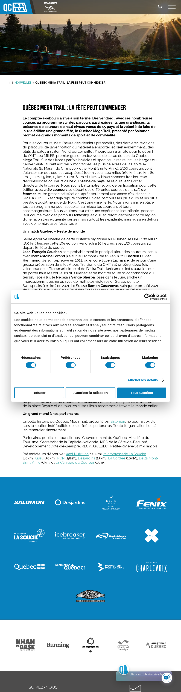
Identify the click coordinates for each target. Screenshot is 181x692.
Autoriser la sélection (90, 393)
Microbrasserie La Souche (124, 454)
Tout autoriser (142, 393)
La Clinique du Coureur (75, 462)
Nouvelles (23, 82)
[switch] (71, 365)
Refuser (39, 393)
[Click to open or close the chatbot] (167, 678)
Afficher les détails (142, 380)
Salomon (118, 421)
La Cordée (116, 458)
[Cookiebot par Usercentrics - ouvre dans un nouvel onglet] (151, 297)
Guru (39, 458)
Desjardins (86, 458)
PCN (61, 458)
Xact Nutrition (77, 454)
